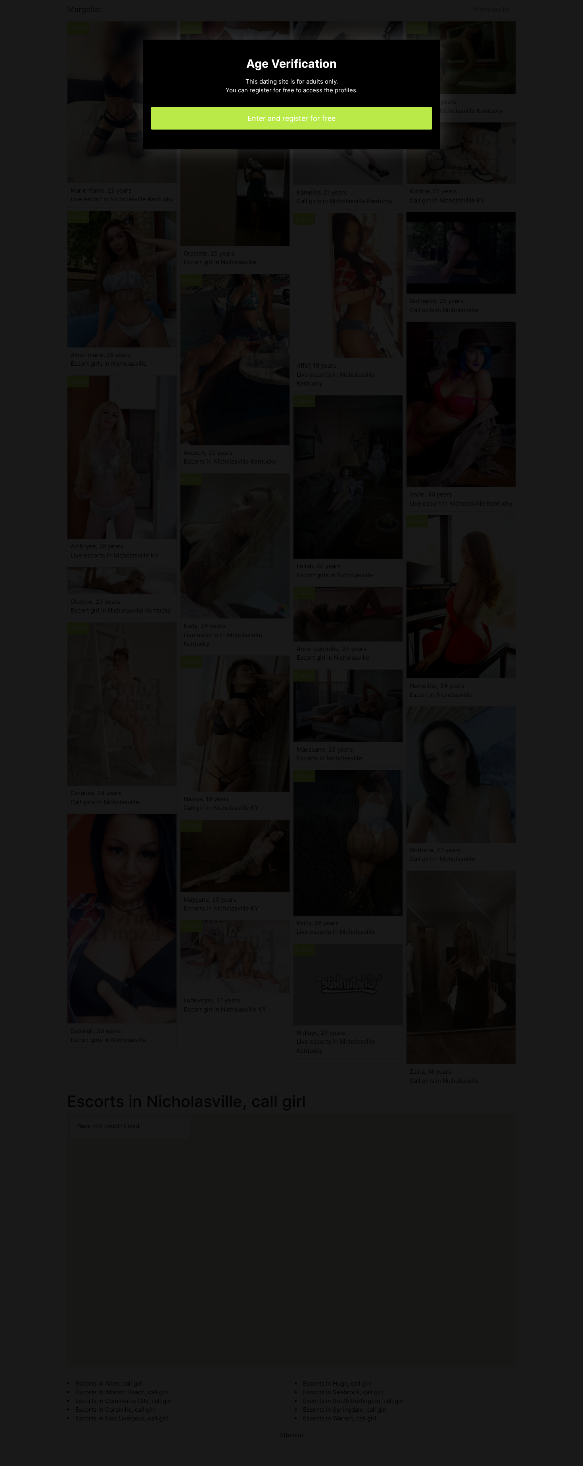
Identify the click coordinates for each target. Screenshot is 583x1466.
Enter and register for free (291, 118)
